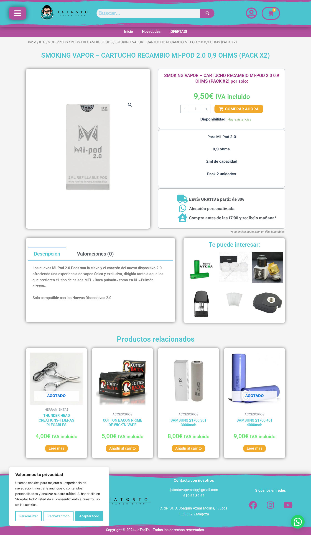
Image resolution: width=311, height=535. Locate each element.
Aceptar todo (89, 516)
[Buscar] (207, 13)
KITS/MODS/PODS (53, 42)
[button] (130, 105)
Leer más (56, 448)
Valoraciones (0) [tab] (95, 254)
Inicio (128, 31)
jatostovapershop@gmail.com (194, 490)
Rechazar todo (58, 516)
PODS (75, 42)
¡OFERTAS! (178, 31)
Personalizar (28, 516)
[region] (59, 496)
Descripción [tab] (47, 254)
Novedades (151, 31)
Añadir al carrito (122, 448)
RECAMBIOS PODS (97, 42)
